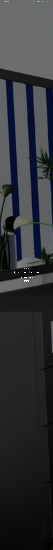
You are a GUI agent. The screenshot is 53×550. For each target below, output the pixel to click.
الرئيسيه (47, 1)
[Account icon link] (3, 1)
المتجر (43, 1)
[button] (11, 2)
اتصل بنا (38, 1)
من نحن (33, 1)
